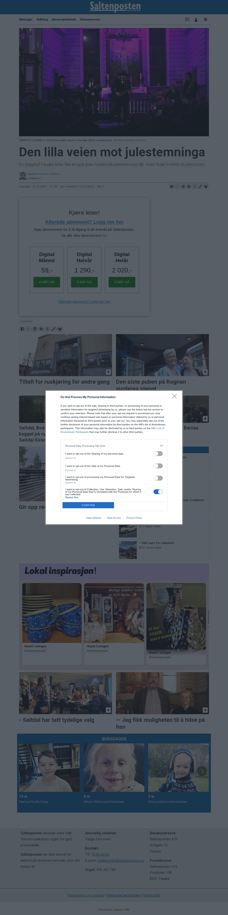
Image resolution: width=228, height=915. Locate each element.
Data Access (114, 517)
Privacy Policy (134, 517)
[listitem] (114, 446)
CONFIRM (88, 505)
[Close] (175, 397)
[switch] (158, 453)
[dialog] (114, 457)
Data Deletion (94, 517)
